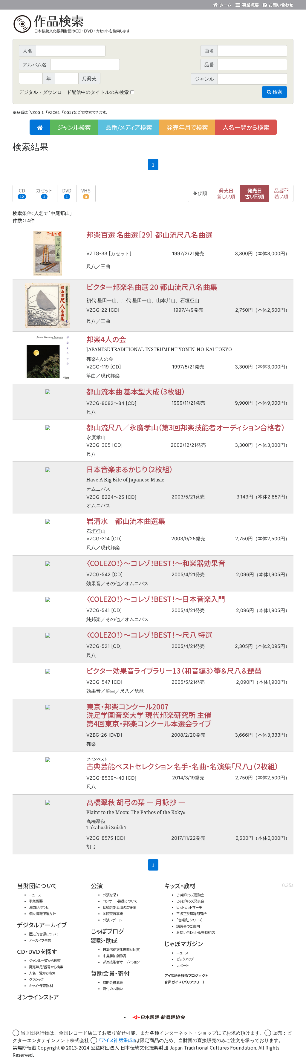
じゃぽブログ (107, 931)
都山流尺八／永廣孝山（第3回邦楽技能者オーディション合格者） (185, 427)
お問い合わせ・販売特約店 (195, 932)
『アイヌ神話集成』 (117, 1040)
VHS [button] (86, 193)
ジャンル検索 (74, 127)
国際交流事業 (113, 913)
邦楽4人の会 (106, 339)
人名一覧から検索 (246, 127)
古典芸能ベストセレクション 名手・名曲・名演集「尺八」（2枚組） (182, 766)
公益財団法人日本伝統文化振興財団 (45, 4)
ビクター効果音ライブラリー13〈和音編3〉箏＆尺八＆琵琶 (173, 670)
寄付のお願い (113, 988)
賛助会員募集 (113, 982)
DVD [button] (66, 193)
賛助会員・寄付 (110, 973)
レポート (182, 965)
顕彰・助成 (104, 940)
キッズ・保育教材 (41, 985)
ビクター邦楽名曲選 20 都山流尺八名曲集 (151, 287)
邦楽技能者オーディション (121, 961)
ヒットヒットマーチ (189, 907)
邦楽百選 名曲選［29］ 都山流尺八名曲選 (149, 234)
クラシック (36, 979)
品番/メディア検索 (128, 127)
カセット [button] (44, 193)
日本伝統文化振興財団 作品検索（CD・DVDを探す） (153, 25)
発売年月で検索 (187, 127)
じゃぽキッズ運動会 (190, 894)
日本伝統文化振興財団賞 (121, 949)
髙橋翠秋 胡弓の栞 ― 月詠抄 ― (135, 802)
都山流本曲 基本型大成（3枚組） (135, 391)
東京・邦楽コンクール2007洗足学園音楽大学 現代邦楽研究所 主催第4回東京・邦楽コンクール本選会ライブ (148, 715)
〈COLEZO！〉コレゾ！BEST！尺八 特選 (149, 634)
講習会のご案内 (188, 926)
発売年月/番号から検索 (46, 966)
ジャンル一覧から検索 (44, 960)
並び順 (200, 193)
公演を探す (111, 894)
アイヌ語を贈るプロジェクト (186, 975)
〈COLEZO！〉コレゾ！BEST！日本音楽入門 (155, 599)
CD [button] (22, 193)
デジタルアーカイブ (42, 924)
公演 (97, 885)
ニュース (35, 894)
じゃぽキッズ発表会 (190, 900)
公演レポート (112, 919)
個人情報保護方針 (42, 913)
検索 (276, 91)
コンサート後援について (120, 900)
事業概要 (247, 3)
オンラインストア (38, 996)
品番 (281, 193)
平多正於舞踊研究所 (191, 913)
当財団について (37, 885)
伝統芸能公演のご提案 (119, 907)
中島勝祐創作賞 (114, 955)
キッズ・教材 (179, 885)
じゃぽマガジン (183, 943)
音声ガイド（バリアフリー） (184, 981)
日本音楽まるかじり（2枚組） (129, 469)
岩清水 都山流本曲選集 (125, 521)
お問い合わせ (277, 3)
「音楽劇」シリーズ (188, 919)
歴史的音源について (43, 933)
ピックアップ (184, 958)
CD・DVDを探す (37, 951)
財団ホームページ (223, 3)
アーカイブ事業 (40, 940)
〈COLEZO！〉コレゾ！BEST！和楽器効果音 (155, 563)
